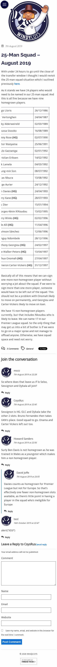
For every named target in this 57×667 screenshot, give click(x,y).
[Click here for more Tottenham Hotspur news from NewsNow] (28, 661)
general (29, 348)
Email (4, 604)
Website (6, 617)
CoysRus (30, 544)
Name (4, 591)
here (17, 83)
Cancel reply (41, 544)
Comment (7, 558)
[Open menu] (4, 4)
